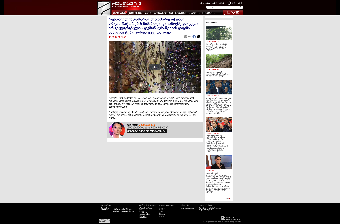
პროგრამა (194, 13)
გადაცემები (180, 13)
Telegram (161, 216)
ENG (233, 3)
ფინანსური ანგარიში (128, 211)
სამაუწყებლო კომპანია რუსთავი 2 (210, 208)
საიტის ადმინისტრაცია (205, 209)
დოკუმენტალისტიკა (163, 13)
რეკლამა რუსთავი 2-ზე (188, 208)
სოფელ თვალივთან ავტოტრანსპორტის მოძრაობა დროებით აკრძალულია (218, 74)
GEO (240, 3)
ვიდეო (148, 13)
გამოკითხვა (104, 209)
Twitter (161, 211)
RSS (160, 213)
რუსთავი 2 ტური (126, 209)
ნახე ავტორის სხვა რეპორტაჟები (147, 128)
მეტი (227, 198)
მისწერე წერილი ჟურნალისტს (146, 131)
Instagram (162, 214)
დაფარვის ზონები (144, 214)
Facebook (162, 208)
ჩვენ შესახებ (208, 13)
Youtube (161, 210)
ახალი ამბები (105, 208)
